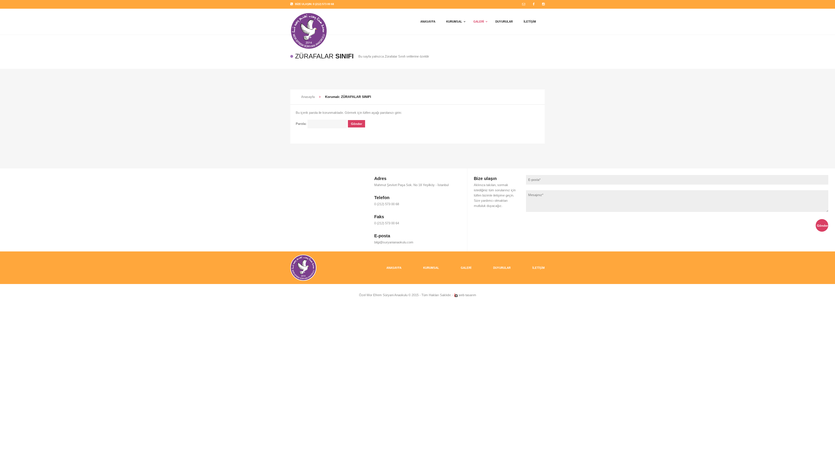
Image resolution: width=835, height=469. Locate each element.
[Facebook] (533, 4)
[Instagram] (543, 4)
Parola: (301, 124)
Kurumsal (431, 267)
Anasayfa (308, 97)
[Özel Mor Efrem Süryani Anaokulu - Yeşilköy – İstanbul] (308, 19)
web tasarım (467, 295)
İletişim (538, 267)
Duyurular (502, 267)
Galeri (466, 267)
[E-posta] (523, 4)
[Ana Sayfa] (303, 267)
